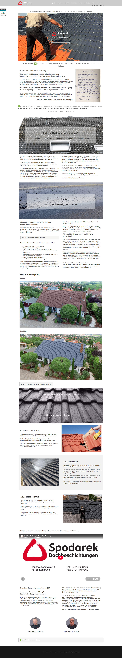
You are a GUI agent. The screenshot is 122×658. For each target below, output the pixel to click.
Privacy (79, 652)
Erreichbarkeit (69, 652)
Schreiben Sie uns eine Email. (31, 640)
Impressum (75, 652)
